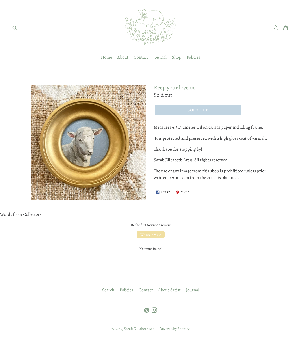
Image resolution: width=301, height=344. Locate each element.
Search (108, 290)
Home (106, 57)
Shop (176, 57)
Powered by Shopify (174, 328)
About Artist (169, 290)
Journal (160, 57)
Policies (193, 57)
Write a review (150, 234)
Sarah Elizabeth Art (139, 328)
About (122, 57)
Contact (141, 57)
